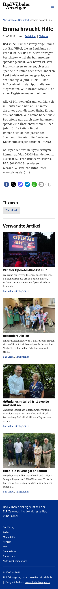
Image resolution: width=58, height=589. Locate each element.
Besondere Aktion (16, 335)
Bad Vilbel (23, 19)
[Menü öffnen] (52, 6)
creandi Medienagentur (37, 582)
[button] (6, 184)
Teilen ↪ (43, 36)
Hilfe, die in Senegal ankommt (25, 471)
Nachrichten (9, 19)
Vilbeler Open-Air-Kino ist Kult (25, 270)
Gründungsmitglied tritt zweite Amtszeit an (26, 403)
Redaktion (30, 36)
